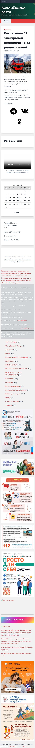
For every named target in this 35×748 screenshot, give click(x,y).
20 (18, 201)
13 (18, 198)
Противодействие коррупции (15, 390)
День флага (5, 626)
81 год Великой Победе (13, 346)
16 (29, 198)
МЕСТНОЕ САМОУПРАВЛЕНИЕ (16, 369)
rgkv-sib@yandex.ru (22, 320)
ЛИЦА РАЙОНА (11, 365)
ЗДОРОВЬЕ (9, 361)
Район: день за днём (12, 394)
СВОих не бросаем (12, 401)
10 (6, 198)
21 (21, 201)
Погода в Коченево (10, 225)
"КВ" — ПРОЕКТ (11, 342)
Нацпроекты (9, 378)
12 (14, 198)
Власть (7, 353)
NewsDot (26, 747)
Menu (6, 21)
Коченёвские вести (13, 9)
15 (25, 198)
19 (14, 201)
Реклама (8, 397)
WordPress (12, 747)
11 (10, 198)
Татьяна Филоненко (18, 262)
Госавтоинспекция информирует (16, 357)
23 (29, 201)
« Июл (17, 213)
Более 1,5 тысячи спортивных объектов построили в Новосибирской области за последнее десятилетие (15, 641)
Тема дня (8, 405)
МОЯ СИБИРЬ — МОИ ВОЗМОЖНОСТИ (13, 373)
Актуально (7, 30)
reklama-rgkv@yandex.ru (27, 328)
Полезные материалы (13, 386)
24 (6, 204)
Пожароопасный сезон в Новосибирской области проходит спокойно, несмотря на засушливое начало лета (16, 632)
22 (25, 201)
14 (21, 198)
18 (10, 201)
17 (6, 201)
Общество (9, 382)
